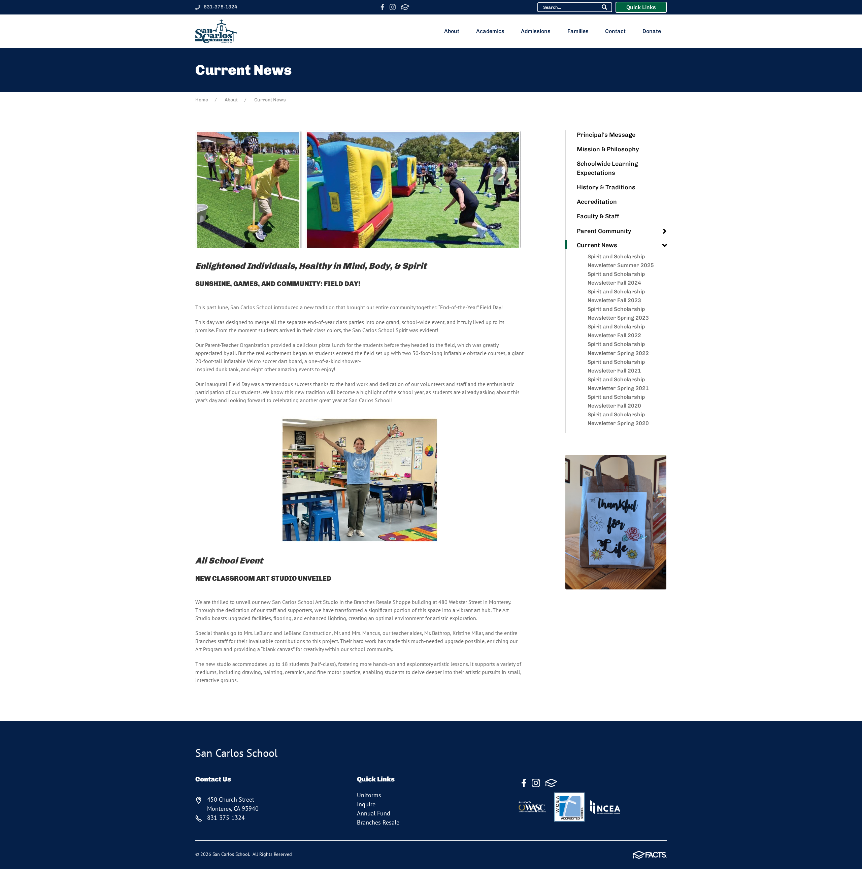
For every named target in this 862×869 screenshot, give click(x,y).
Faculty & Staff (598, 216)
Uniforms (369, 795)
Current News (597, 245)
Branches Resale (378, 822)
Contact (615, 31)
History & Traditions (606, 187)
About (451, 31)
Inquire (366, 804)
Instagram (393, 7)
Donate (651, 31)
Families (578, 31)
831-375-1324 (220, 7)
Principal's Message (606, 134)
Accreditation (597, 201)
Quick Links (641, 7)
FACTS (405, 7)
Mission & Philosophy (608, 149)
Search (604, 7)
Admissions (536, 31)
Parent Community (604, 231)
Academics (490, 31)
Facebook (382, 7)
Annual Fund (373, 813)
